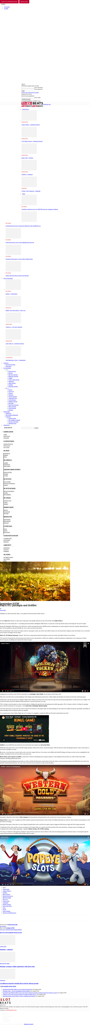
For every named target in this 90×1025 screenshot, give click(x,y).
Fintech (6, 510)
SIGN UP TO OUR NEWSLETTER (9, 1)
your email (37, 97)
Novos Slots (7, 445)
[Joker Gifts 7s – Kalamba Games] (13, 339)
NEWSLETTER (24, 1)
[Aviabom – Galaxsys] (29, 170)
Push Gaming (12, 400)
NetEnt (10, 390)
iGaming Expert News (9, 986)
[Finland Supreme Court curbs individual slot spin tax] (13, 238)
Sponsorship (7, 519)
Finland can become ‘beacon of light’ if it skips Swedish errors (19, 994)
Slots (4, 908)
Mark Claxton (6, 894)
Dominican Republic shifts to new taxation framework (17, 989)
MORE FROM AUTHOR (16, 932)
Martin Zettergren (8, 896)
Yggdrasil (24, 188)
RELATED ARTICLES (5, 932)
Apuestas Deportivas (9, 483)
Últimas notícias (8, 444)
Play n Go (5, 899)
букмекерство (7, 500)
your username (39, 87)
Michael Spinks (7, 897)
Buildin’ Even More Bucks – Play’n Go (15, 310)
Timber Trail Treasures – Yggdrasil (31, 191)
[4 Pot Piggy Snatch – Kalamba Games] (29, 137)
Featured (2, 980)
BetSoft (10, 373)
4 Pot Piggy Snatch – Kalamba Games (32, 141)
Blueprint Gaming (13, 376)
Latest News (7, 466)
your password (39, 89)
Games (5, 434)
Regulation (7, 436)
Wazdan (10, 410)
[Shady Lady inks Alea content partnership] (13, 271)
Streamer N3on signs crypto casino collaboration (19, 259)
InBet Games (12, 383)
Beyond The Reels (13, 422)
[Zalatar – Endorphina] (13, 289)
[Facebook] (2, 616)
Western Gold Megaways (9, 913)
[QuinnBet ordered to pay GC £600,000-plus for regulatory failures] (29, 205)
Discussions (7, 540)
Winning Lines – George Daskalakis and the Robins (16, 991)
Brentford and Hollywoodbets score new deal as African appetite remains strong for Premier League (30, 992)
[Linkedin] (17, 616)
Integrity (6, 523)
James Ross (3, 610)
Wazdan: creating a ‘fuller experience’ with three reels (17, 966)
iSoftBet (10, 385)
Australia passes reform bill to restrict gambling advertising (19, 996)
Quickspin (5, 902)
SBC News (5, 1018)
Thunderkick (9, 357)
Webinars (8, 413)
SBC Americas (7, 1021)
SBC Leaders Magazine (12, 415)
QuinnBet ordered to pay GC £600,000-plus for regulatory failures (40, 209)
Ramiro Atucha (7, 904)
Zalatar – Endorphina (11, 294)
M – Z (7, 388)
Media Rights (7, 521)
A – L (7, 370)
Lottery (6, 475)
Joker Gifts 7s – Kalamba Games (15, 343)
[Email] (22, 616)
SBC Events (6, 1014)
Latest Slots (25, 109)
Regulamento (7, 494)
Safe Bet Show (12, 423)
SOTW (4, 909)
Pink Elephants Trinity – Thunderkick (16, 360)
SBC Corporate (7, 1013)
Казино (5, 502)
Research (6, 541)
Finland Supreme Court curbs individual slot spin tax (20, 242)
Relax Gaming (12, 406)
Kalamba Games (13, 386)
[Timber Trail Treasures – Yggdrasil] (29, 186)
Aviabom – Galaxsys (27, 174)
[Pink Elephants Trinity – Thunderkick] (13, 355)
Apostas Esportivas (9, 491)
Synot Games (12, 408)
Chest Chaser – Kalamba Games (31, 125)
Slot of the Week (8, 278)
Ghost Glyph (6, 889)
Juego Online (7, 481)
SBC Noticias (6, 1019)
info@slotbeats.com (11, 1010)
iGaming (6, 455)
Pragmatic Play (12, 398)
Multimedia (7, 412)
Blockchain (7, 511)
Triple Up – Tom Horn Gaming (14, 327)
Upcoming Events (8, 557)
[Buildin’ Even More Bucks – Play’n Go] (13, 306)
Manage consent (28, 1024)
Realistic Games (12, 401)
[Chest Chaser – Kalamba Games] (29, 120)
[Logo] (27, 106)
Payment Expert (7, 1016)
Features (6, 363)
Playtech (10, 395)
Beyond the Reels (10, 365)
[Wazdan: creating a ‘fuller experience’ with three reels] (7, 962)
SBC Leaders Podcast (14, 420)
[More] (27, 615)
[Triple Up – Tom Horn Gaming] (13, 322)
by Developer (7, 368)
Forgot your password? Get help (30, 92)
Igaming (6, 463)
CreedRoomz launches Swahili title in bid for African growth (19, 983)
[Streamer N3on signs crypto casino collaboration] (13, 254)
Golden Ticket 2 (7, 891)
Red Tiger (11, 403)
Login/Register (8, 538)
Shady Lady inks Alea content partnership (17, 275)
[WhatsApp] (12, 616)
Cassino (6, 493)
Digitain (10, 378)
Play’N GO (8, 308)
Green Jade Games (13, 380)
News (23, 194)
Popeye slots (6, 901)
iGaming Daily (12, 418)
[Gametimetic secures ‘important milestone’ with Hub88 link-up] (29, 221)
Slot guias (6, 447)
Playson (10, 393)
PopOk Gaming (12, 396)
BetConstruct (12, 371)
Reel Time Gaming (13, 405)
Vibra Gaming (6, 911)
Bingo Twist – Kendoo (27, 158)
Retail (5, 456)
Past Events (7, 559)
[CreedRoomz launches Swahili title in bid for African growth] (7, 978)
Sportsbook (7, 453)
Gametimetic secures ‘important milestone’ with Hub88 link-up (23, 226)
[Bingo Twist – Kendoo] (29, 153)
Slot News (24, 206)
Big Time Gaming (13, 375)
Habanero (11, 381)
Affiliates (6, 438)
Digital (5, 530)
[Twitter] (7, 616)
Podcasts (8, 417)
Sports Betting (8, 472)
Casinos (6, 485)
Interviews (8, 366)
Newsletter (7, 425)
